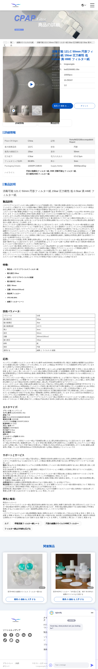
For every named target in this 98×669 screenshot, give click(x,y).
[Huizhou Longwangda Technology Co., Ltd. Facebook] (11, 635)
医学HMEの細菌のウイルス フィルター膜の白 (25, 592)
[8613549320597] (11, 640)
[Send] (92, 665)
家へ (5, 42)
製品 (11, 42)
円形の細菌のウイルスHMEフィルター (62, 523)
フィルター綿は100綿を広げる (18, 529)
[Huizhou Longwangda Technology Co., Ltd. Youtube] (30, 635)
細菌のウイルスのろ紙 (25, 42)
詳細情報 (19, 123)
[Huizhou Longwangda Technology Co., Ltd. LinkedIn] (24, 635)
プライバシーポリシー (8, 664)
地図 (17, 663)
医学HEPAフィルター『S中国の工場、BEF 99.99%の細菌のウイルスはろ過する (73, 593)
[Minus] (92, 612)
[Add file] (50, 665)
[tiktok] (5, 640)
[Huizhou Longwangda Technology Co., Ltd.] (16, 5)
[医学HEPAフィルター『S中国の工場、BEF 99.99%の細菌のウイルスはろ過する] (73, 571)
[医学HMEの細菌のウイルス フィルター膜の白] (24, 571)
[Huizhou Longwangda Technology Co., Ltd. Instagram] (17, 635)
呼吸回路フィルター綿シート (27, 523)
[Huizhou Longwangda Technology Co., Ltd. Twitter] (5, 635)
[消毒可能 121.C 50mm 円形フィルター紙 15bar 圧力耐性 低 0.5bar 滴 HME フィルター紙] (31, 84)
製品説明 (55, 123)
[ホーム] (16, 620)
